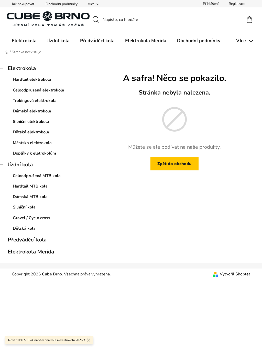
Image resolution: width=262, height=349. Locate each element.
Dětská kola (24, 228)
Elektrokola (22, 68)
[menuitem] (24, 40)
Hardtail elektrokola (32, 79)
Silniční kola (24, 207)
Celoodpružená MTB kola (37, 176)
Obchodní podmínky (62, 4)
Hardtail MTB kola (30, 186)
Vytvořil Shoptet (235, 274)
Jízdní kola (20, 164)
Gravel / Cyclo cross (31, 218)
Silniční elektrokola (31, 121)
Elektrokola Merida (31, 251)
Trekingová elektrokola (35, 100)
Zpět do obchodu (174, 164)
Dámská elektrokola (32, 111)
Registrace (237, 3)
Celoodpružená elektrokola (38, 90)
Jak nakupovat (23, 4)
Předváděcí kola (27, 239)
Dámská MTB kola (30, 197)
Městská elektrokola (32, 143)
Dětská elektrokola (31, 132)
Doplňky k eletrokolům (34, 153)
